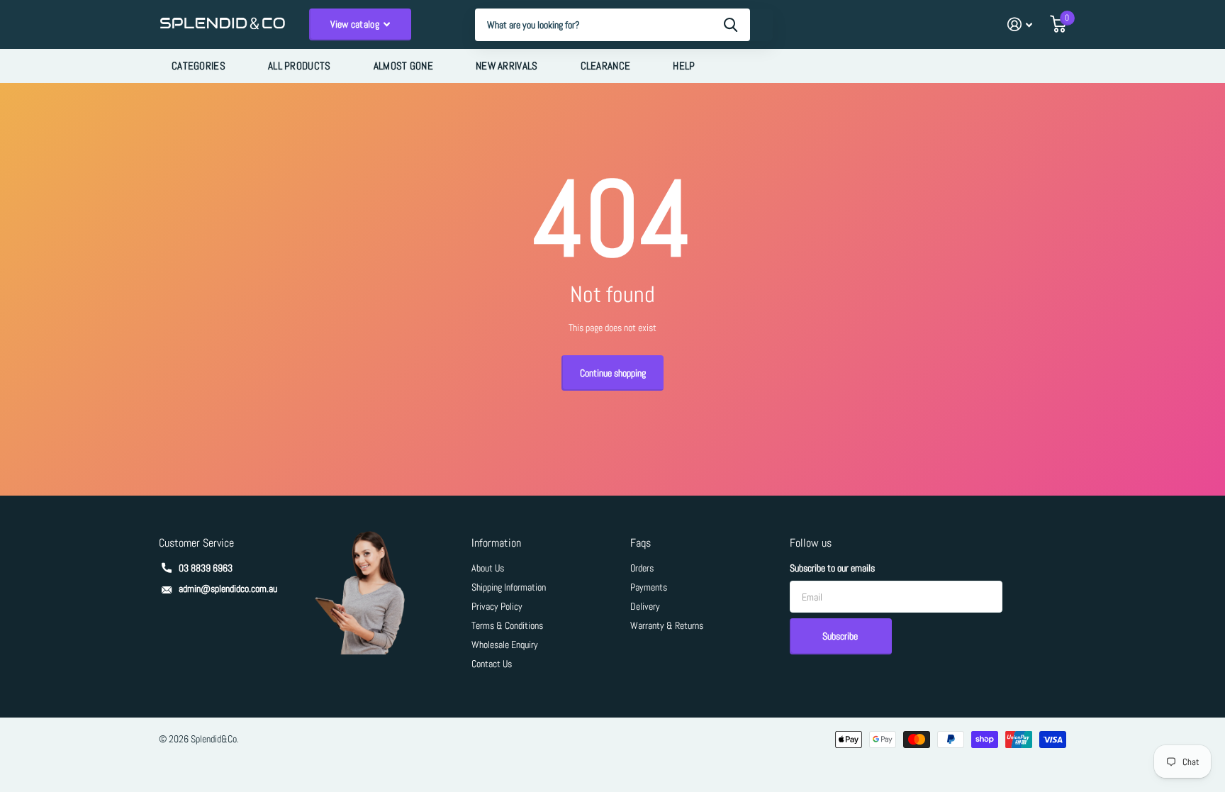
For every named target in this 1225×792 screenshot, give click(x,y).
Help (684, 65)
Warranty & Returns (666, 625)
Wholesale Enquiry (504, 644)
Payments (648, 587)
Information (496, 542)
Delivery (645, 606)
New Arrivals (507, 65)
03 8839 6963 (206, 568)
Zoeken (730, 25)
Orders (642, 568)
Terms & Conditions (507, 625)
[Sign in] (1019, 24)
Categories (198, 65)
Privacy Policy (496, 606)
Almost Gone (403, 65)
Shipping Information (508, 587)
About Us (487, 568)
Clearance (606, 65)
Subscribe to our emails (832, 568)
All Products (299, 65)
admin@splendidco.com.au (228, 588)
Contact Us (491, 663)
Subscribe (841, 636)
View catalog (356, 24)
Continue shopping (613, 373)
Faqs (640, 542)
